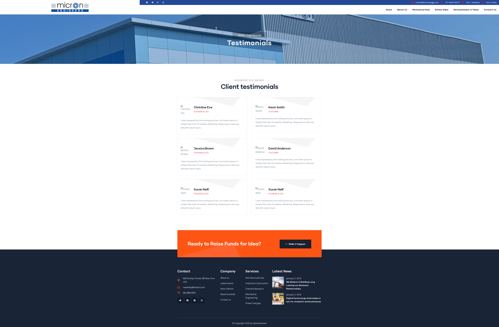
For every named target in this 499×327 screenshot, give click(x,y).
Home (389, 9)
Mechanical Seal (421, 9)
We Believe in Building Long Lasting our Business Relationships (300, 285)
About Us (402, 9)
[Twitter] (180, 300)
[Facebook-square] (187, 300)
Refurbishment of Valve (466, 9)
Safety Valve (441, 9)
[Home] (70, 7)
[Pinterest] (195, 300)
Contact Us (490, 9)
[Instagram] (202, 300)
